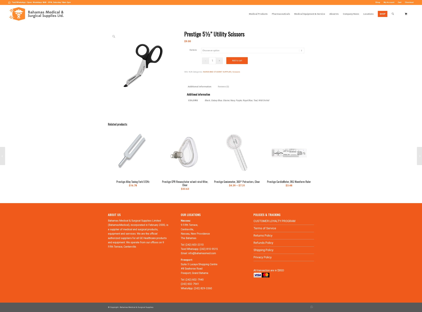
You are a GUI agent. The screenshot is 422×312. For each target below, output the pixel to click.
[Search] (393, 14)
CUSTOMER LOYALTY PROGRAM (274, 221)
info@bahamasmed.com (202, 253)
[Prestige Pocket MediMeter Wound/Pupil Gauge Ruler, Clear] (2, 156)
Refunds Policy (263, 242)
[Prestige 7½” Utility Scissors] (419, 156)
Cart (399, 2)
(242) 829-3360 (203, 288)
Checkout (409, 2)
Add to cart (237, 60)
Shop (377, 2)
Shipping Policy (263, 250)
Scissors (236, 72)
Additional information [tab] (199, 86)
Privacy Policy (263, 257)
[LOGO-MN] (37, 14)
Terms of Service (265, 228)
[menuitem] (378, 2)
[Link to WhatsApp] (9, 2)
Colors (193, 50)
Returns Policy (263, 235)
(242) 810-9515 (209, 249)
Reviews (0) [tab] (223, 86)
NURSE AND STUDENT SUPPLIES (217, 72)
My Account (389, 2)
